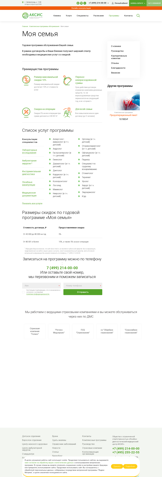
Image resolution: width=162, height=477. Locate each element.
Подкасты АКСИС (78, 3)
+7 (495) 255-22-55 (125, 452)
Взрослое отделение (32, 440)
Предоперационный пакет (123, 115)
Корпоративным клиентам (119, 57)
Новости (56, 448)
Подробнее (130, 466)
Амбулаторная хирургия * (29, 162)
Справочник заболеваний (64, 444)
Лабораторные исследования (29, 151)
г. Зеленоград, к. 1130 (33, 2)
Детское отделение (31, 436)
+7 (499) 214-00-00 (125, 448)
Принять (117, 466)
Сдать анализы (59, 440)
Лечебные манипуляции (28, 183)
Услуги (69, 16)
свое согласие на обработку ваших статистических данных (49, 463)
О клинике (116, 46)
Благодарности (118, 68)
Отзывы (115, 63)
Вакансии (115, 73)
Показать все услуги (32, 203)
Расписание (99, 16)
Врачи (55, 436)
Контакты (128, 16)
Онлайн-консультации (81, 8)
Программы (114, 16)
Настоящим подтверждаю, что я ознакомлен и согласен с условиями (43, 292)
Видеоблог (57, 456)
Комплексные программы (94, 440)
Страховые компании (92, 448)
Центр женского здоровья (34, 444)
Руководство (117, 51)
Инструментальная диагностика (31, 172)
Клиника (57, 16)
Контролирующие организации (90, 453)
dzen (84, 3)
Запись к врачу (137, 3)
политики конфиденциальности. (38, 294)
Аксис (34, 15)
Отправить (83, 292)
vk (81, 3)
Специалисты (82, 16)
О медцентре (28, 454)
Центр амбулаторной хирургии (32, 449)
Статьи (55, 452)
